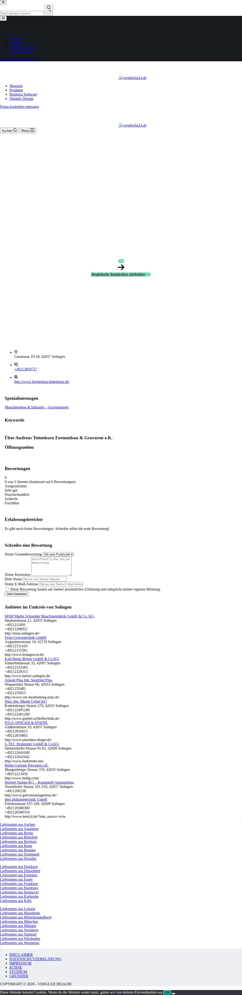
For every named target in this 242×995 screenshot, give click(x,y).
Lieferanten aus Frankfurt (19, 884)
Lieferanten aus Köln (15, 901)
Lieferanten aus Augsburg (19, 829)
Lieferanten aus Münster (18, 926)
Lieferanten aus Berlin (16, 833)
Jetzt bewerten (17, 594)
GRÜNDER (18, 976)
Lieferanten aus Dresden (18, 859)
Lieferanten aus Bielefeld (18, 837)
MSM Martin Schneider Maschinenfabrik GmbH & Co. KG (49, 616)
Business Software (23, 94)
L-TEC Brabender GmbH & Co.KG (32, 744)
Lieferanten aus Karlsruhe (19, 896)
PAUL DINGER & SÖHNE (26, 723)
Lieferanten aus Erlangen (18, 875)
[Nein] (173, 993)
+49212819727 (25, 369)
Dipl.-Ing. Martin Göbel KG (26, 701)
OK (167, 992)
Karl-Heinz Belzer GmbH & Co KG (32, 659)
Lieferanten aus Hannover (19, 892)
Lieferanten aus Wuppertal (19, 943)
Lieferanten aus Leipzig (17, 909)
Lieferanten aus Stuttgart (18, 934)
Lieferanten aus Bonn (16, 846)
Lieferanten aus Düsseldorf (20, 871)
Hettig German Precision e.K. (27, 765)
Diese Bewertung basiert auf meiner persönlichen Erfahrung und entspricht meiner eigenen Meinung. (85, 589)
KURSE (15, 967)
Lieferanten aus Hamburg (19, 888)
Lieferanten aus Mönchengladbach (26, 917)
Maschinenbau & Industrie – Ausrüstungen (37, 407)
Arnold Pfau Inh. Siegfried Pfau (28, 680)
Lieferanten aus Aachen (17, 824)
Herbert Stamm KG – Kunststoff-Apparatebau (39, 782)
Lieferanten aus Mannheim (20, 913)
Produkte (16, 90)
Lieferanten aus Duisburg (19, 867)
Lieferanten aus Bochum (18, 842)
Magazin (15, 86)
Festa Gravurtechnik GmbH (25, 637)
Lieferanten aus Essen (16, 879)
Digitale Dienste (21, 99)
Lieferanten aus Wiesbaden (20, 939)
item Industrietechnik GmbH (26, 799)
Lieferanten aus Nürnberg (19, 930)
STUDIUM (18, 972)
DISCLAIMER (21, 955)
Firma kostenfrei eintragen (19, 107)
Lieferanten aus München (19, 921)
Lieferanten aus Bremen (18, 850)
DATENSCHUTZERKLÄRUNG (35, 959)
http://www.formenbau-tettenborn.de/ (41, 382)
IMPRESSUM (20, 963)
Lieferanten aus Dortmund (19, 854)
